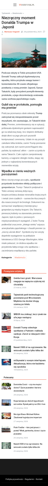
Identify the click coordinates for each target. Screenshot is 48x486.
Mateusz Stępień (12, 31)
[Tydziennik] (27, 4)
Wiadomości (17, 13)
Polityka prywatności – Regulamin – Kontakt (24, 479)
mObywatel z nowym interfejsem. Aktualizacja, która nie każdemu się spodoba (30, 363)
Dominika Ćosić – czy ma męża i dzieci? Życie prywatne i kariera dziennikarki (28, 387)
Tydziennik (6, 13)
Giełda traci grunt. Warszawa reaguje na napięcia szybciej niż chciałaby (29, 281)
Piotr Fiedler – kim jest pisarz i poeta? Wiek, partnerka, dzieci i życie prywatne (29, 430)
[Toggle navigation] (15, 4)
